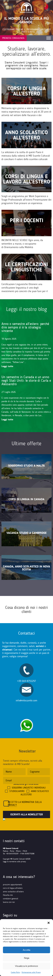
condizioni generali (10, 898)
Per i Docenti (26, 220)
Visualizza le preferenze (26, 966)
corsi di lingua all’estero (13, 888)
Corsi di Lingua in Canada (26, 499)
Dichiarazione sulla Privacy (31, 972)
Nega (26, 958)
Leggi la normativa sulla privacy (14, 862)
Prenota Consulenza (13, 38)
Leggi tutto (7, 366)
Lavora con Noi (9, 902)
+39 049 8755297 (26, 681)
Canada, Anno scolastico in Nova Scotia (26, 568)
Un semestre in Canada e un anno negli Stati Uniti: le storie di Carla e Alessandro (26, 380)
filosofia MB (8, 895)
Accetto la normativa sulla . (25, 803)
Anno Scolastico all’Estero (26, 135)
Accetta (26, 950)
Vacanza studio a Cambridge (26, 533)
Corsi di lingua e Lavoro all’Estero (26, 179)
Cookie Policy (15, 972)
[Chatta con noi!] (26, 717)
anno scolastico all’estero (13, 891)
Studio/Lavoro (16, 791)
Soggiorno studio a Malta (26, 465)
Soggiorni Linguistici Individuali (29, 787)
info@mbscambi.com (26, 700)
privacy (12, 805)
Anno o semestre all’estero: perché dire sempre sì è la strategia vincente (25, 327)
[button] (48, 922)
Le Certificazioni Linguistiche (26, 267)
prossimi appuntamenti (12, 884)
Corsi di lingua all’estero (27, 91)
